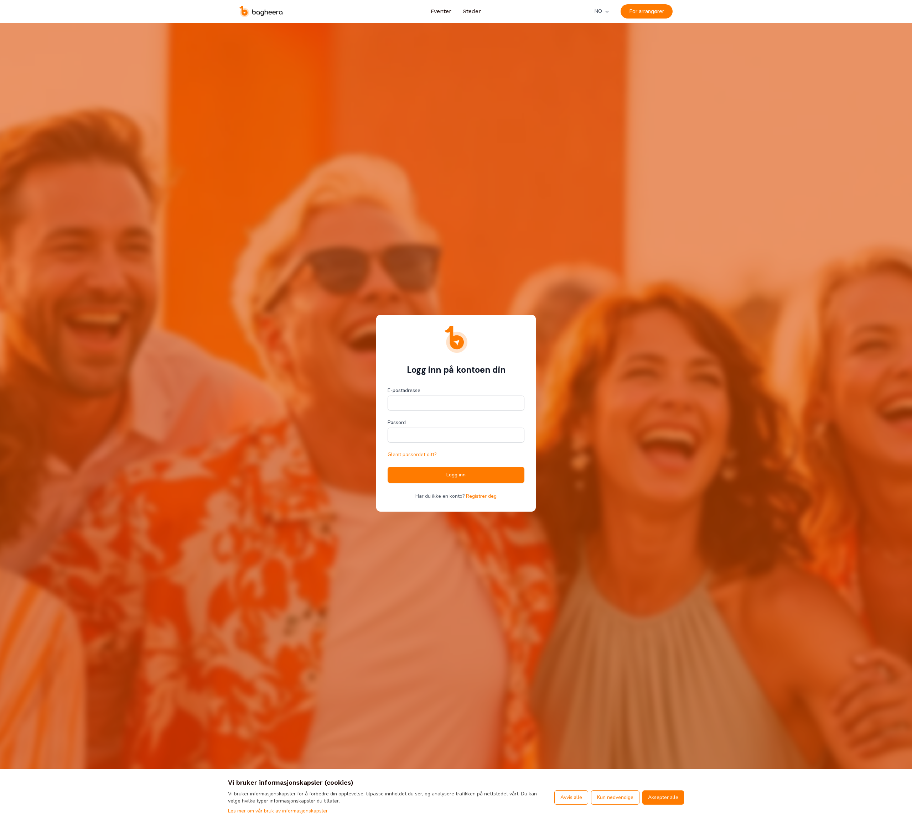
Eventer (441, 11)
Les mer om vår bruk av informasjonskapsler (278, 810)
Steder (472, 11)
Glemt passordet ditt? (412, 454)
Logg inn (456, 474)
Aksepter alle (663, 797)
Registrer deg (481, 496)
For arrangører (646, 11)
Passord (397, 422)
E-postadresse (404, 390)
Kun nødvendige (615, 797)
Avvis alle (571, 797)
